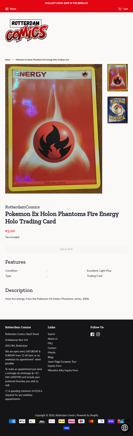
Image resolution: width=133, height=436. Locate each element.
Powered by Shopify (87, 415)
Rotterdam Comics (66, 415)
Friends (51, 352)
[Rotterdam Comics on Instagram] (98, 335)
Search (51, 334)
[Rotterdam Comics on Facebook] (92, 335)
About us (52, 338)
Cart (125, 8)
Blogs (51, 357)
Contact (52, 348)
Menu (12, 8)
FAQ (50, 343)
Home (7, 59)
